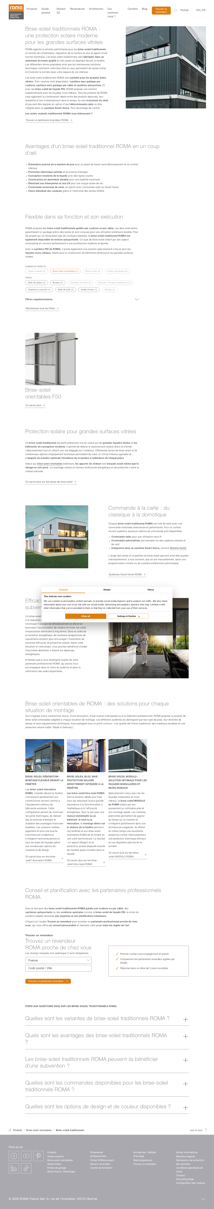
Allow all (85, 616)
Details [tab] (107, 589)
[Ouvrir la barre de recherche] (175, 10)
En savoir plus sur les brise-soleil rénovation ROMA (41, 859)
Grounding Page (185, 1179)
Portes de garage (56, 1168)
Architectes (96, 9)
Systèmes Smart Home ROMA (125, 575)
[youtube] (26, 1156)
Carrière (133, 9)
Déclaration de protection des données (190, 1162)
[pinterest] (38, 1156)
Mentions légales (185, 1157)
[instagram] (14, 1156)
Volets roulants (55, 1157)
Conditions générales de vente (189, 1170)
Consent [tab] (63, 589)
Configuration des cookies (190, 1183)
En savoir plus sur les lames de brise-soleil (49, 482)
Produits (32, 9)
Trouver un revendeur (161, 11)
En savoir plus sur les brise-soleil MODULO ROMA (124, 855)
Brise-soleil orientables (39, 1130)
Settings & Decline (126, 616)
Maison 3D (61, 11)
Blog (144, 9)
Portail (185, 10)
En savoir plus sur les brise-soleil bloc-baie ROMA (82, 863)
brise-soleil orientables (49, 464)
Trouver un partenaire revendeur (45, 981)
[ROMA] (16, 13)
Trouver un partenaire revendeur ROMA (47, 120)
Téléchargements (142, 1160)
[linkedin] (14, 1168)
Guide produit (45, 11)
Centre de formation (101, 1168)
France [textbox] (33, 960)
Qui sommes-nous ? (113, 13)
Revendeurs (77, 9)
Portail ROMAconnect (102, 1160)
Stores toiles (54, 1164)
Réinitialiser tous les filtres (40, 309)
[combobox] (58, 960)
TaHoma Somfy (178, 548)
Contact (180, 1176)
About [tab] (150, 589)
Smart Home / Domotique (61, 1172)
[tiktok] (26, 1168)
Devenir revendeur (100, 1164)
